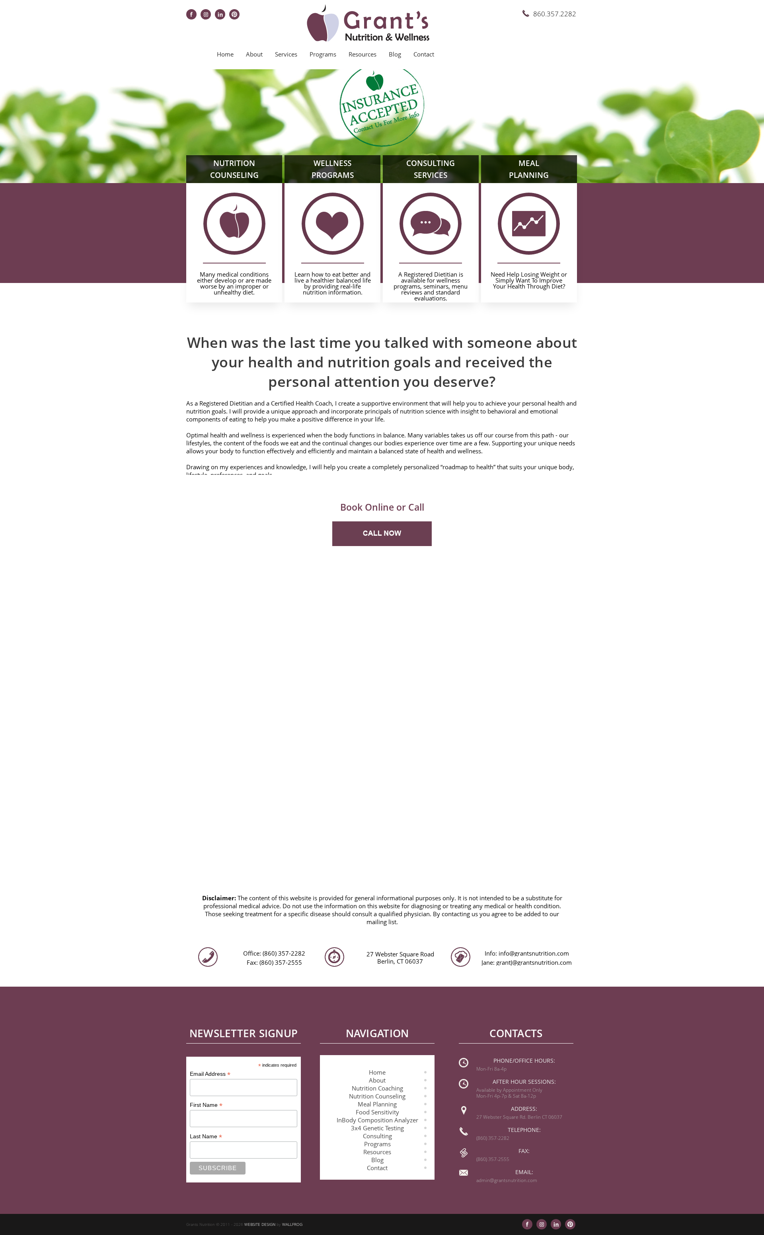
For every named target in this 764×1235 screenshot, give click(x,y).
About (254, 54)
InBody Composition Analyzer (377, 1120)
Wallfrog (292, 1224)
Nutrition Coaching (377, 1088)
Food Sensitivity (377, 1112)
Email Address (210, 1074)
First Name (206, 1105)
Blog (395, 54)
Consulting (377, 1136)
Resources (362, 54)
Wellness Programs (333, 169)
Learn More (234, 280)
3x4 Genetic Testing (377, 1128)
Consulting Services (430, 169)
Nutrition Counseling (377, 1096)
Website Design (259, 1224)
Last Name (206, 1136)
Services (286, 54)
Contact (423, 54)
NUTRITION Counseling (234, 169)
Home (225, 54)
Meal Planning (529, 169)
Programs (323, 54)
